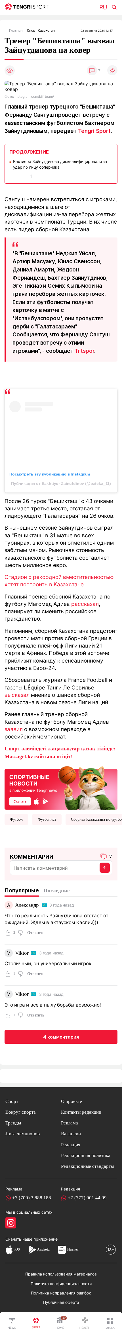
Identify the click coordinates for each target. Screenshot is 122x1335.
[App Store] (9, 1250)
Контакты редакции (81, 1112)
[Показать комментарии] (92, 70)
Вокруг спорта (20, 1112)
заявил (14, 729)
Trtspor (84, 350)
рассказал (85, 603)
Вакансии (71, 1133)
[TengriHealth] (85, 1324)
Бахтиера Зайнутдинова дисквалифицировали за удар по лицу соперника (60, 164)
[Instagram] (10, 1222)
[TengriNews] (11, 1323)
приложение (45, 1239)
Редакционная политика (85, 1155)
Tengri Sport (94, 131)
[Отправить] (105, 868)
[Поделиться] (112, 70)
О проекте (71, 1101)
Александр (27, 905)
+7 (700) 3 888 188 (31, 1197)
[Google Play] (32, 1250)
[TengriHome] (60, 1323)
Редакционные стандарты (87, 1166)
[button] (110, 1323)
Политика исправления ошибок (61, 1293)
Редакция (70, 1144)
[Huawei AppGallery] (62, 1250)
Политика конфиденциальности (61, 1283)
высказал (17, 694)
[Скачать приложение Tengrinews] (61, 787)
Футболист (47, 819)
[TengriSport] (36, 1323)
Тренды (13, 1123)
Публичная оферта (61, 1302)
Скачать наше (19, 1239)
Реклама (69, 1123)
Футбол (16, 819)
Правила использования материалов (61, 1274)
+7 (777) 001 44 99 (87, 1197)
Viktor (22, 953)
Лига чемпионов (22, 1133)
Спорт (11, 1101)
